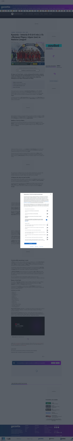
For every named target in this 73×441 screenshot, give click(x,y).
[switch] (47, 210)
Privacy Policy (41, 246)
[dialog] (36, 220)
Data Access (36, 246)
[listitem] (36, 223)
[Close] (51, 194)
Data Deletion (32, 246)
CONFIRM (30, 243)
